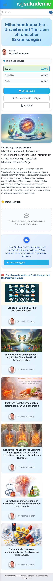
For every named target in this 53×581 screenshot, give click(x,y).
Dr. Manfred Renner (18, 53)
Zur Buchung (28, 91)
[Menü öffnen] (5, 4)
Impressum (26, 578)
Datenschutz (41, 576)
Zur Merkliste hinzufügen (28, 98)
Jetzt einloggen (17, 262)
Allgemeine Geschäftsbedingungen (19, 576)
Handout (28, 105)
